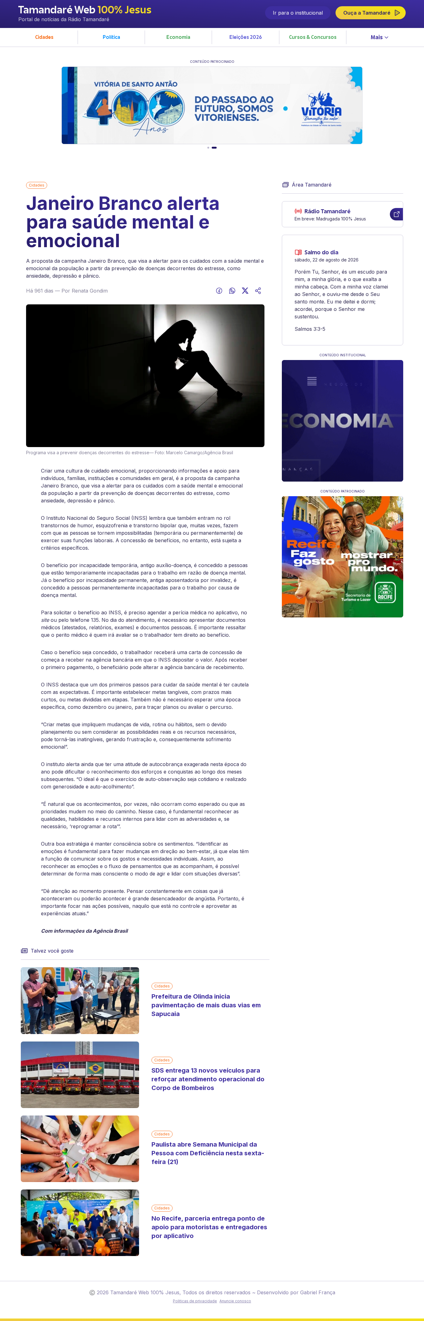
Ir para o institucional (298, 13)
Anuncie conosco (235, 1301)
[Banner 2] (214, 148)
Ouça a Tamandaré (366, 13)
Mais (377, 37)
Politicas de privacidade (195, 1301)
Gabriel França (317, 1292)
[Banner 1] (208, 148)
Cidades (36, 185)
